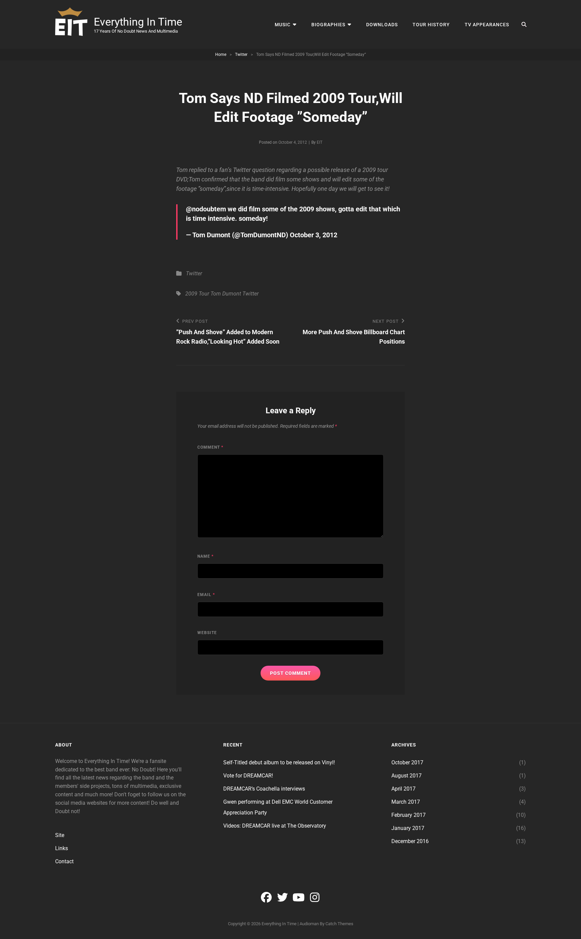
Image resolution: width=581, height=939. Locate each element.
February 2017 (408, 815)
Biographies (328, 24)
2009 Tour (197, 293)
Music (282, 24)
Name (205, 556)
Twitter (241, 54)
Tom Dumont (225, 293)
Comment (210, 447)
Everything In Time (138, 21)
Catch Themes (339, 923)
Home (220, 54)
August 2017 (406, 775)
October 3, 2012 (313, 235)
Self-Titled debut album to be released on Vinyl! (279, 762)
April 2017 (403, 789)
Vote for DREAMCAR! (248, 775)
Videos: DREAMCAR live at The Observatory (274, 826)
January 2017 (407, 828)
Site (59, 835)
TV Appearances (487, 24)
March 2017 (405, 802)
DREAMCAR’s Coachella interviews (264, 789)
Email (206, 594)
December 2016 (410, 841)
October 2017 (407, 762)
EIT (319, 142)
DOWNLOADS (382, 24)
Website (207, 632)
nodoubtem (209, 209)
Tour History (431, 24)
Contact (64, 861)
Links (61, 848)
